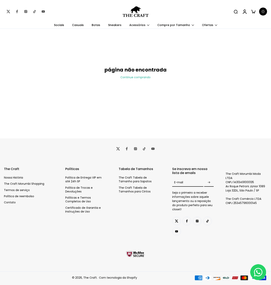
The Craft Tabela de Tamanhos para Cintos (135, 189)
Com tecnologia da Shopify (118, 278)
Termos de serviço (17, 190)
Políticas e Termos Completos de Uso (78, 199)
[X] (8, 11)
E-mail (178, 182)
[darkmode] (263, 11)
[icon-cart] (253, 11)
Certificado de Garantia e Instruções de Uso (83, 210)
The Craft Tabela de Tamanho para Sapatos (135, 179)
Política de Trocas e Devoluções (79, 189)
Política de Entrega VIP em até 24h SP (83, 179)
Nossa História (13, 178)
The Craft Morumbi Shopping (24, 184)
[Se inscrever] (209, 182)
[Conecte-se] (244, 11)
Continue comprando (135, 77)
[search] (235, 11)
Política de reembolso (19, 196)
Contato (10, 202)
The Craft (90, 278)
